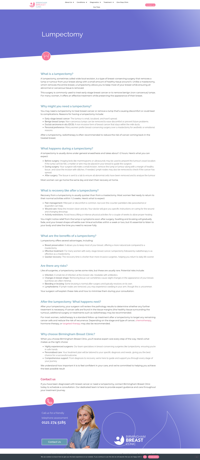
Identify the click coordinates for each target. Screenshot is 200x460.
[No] (196, 457)
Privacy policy (153, 457)
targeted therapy (72, 323)
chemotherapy (143, 320)
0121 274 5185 (54, 422)
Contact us (48, 379)
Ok (145, 457)
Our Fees (96, 7)
